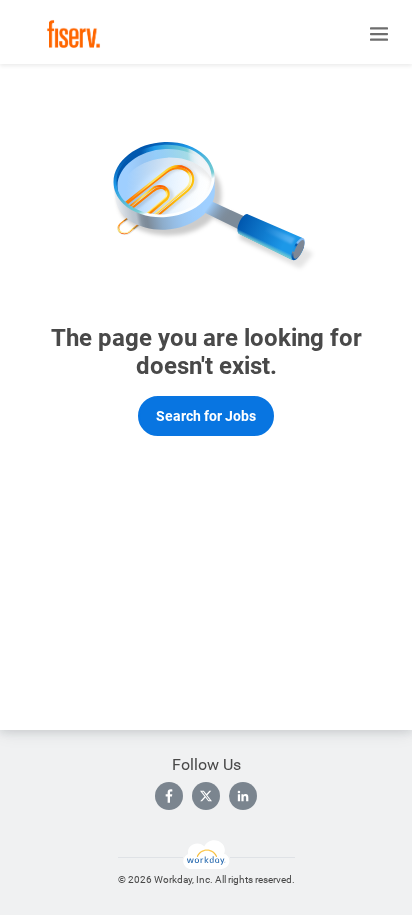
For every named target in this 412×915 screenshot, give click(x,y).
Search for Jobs (206, 416)
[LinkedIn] (243, 796)
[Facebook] (169, 796)
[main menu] (379, 34)
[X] (206, 796)
